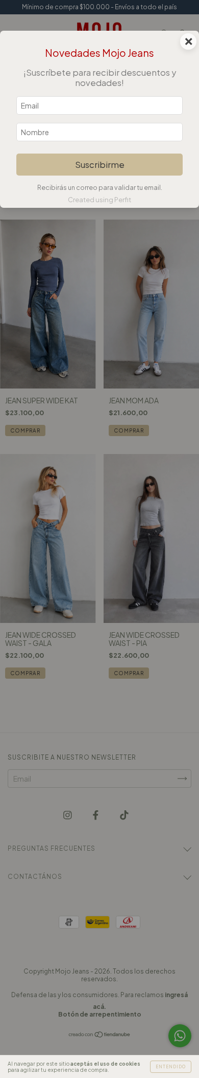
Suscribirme (100, 164)
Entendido (171, 1066)
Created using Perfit (99, 200)
